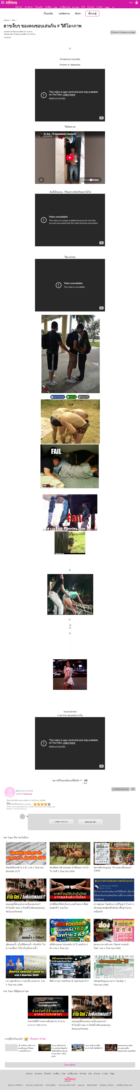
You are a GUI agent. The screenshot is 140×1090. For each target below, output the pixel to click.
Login (61, 821)
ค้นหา (78, 13)
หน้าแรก (18, 7)
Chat (55, 7)
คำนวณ (90, 7)
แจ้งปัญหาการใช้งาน (106, 1085)
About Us (81, 1085)
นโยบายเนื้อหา (51, 1085)
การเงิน (99, 7)
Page (107, 7)
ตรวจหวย (28, 7)
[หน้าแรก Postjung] (11, 2)
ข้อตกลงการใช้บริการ (15, 1085)
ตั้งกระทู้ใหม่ (70, 1065)
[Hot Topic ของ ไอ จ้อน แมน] (9, 797)
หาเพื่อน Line (65, 7)
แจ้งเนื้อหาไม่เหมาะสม (124, 1085)
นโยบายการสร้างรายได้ (67, 1085)
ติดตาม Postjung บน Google (124, 32)
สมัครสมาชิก (90, 822)
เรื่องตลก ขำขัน (37, 1038)
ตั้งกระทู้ (92, 13)
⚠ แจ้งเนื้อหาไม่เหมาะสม (120, 789)
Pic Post (75, 7)
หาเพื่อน (48, 7)
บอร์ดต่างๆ (64, 13)
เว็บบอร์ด (38, 7)
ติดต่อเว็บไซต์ (92, 1085)
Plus (13, 20)
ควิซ (83, 7)
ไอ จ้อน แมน (27, 794)
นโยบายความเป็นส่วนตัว (34, 1085)
